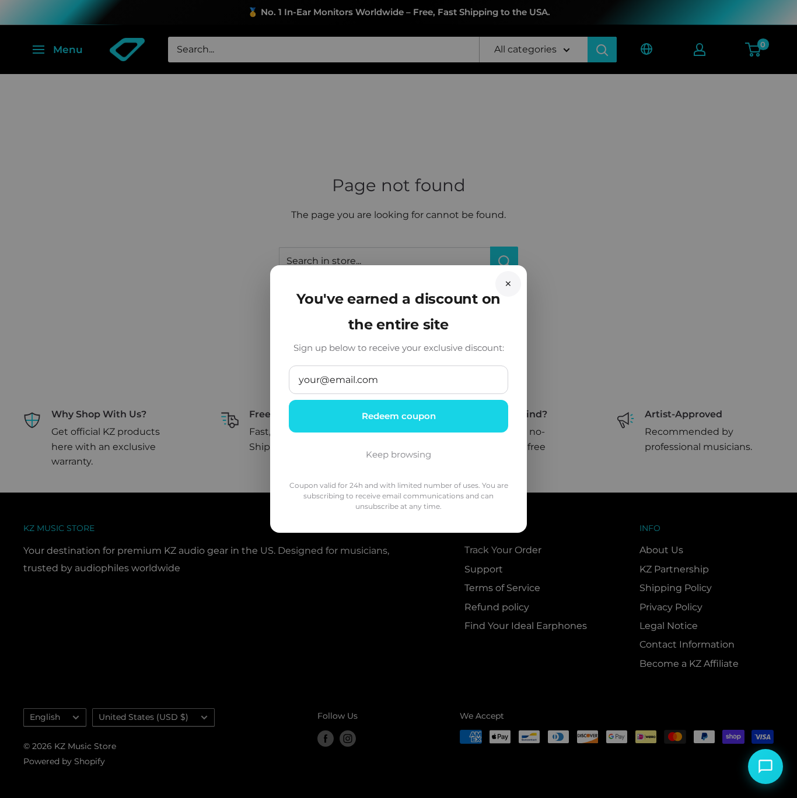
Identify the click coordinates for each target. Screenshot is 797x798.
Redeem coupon (399, 415)
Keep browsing (398, 454)
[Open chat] (765, 766)
